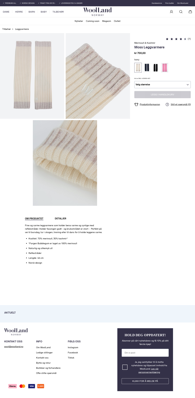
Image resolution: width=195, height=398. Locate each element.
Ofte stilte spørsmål (46, 373)
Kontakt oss (42, 357)
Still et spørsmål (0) (181, 104)
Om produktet (34, 218)
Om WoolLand (182, 3)
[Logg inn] (171, 12)
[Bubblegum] (164, 67)
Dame (6, 11)
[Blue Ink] (147, 67)
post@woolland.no (13, 346)
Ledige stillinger (44, 352)
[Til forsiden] (109, 11)
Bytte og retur (43, 362)
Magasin (106, 21)
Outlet (117, 21)
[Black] (155, 67)
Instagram (73, 347)
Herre (19, 11)
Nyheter (79, 21)
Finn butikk (169, 3)
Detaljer (60, 218)
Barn (32, 11)
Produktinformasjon (150, 104)
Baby (44, 11)
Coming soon (92, 21)
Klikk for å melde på (145, 381)
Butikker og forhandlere (48, 368)
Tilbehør (58, 11)
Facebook (73, 352)
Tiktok (71, 357)
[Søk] (181, 12)
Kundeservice (157, 3)
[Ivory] (138, 67)
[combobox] (162, 84)
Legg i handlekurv (162, 94)
